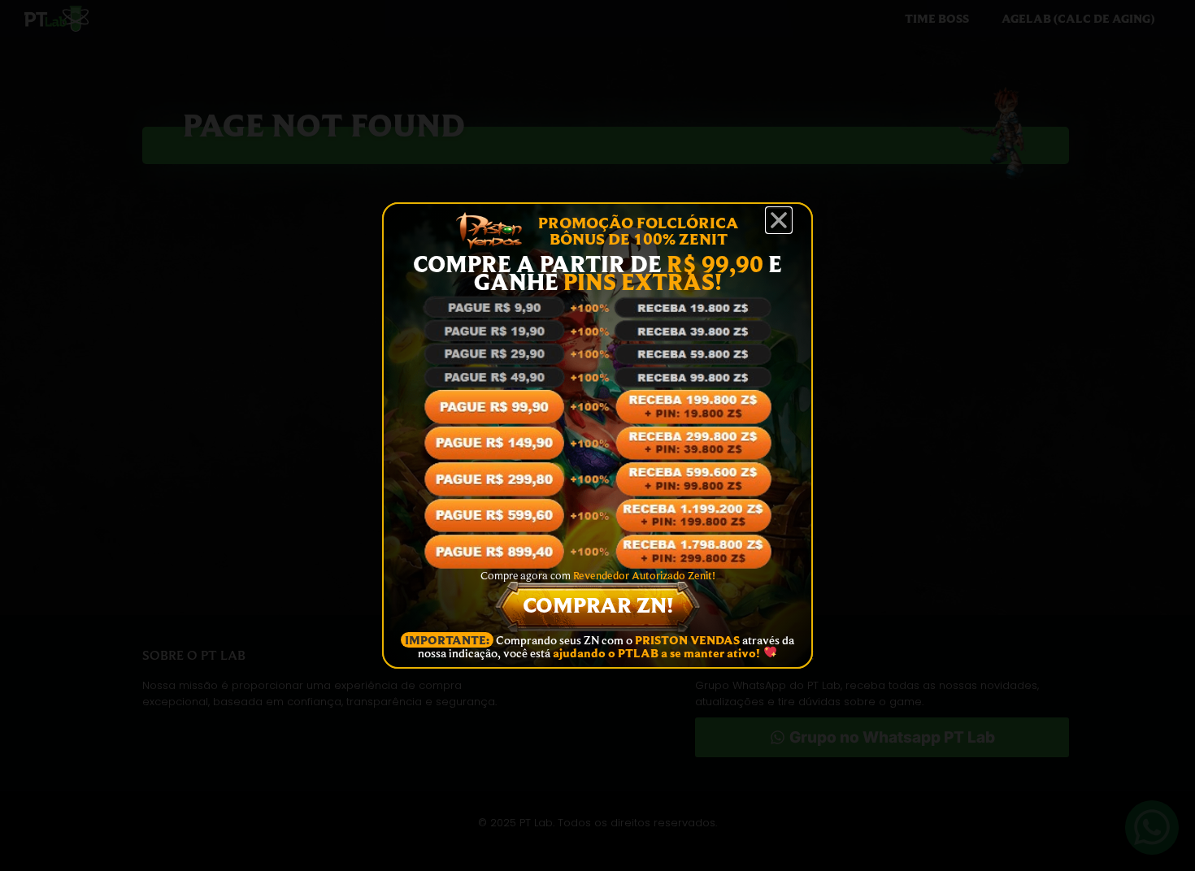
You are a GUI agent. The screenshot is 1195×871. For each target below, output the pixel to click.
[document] (597, 435)
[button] (778, 220)
